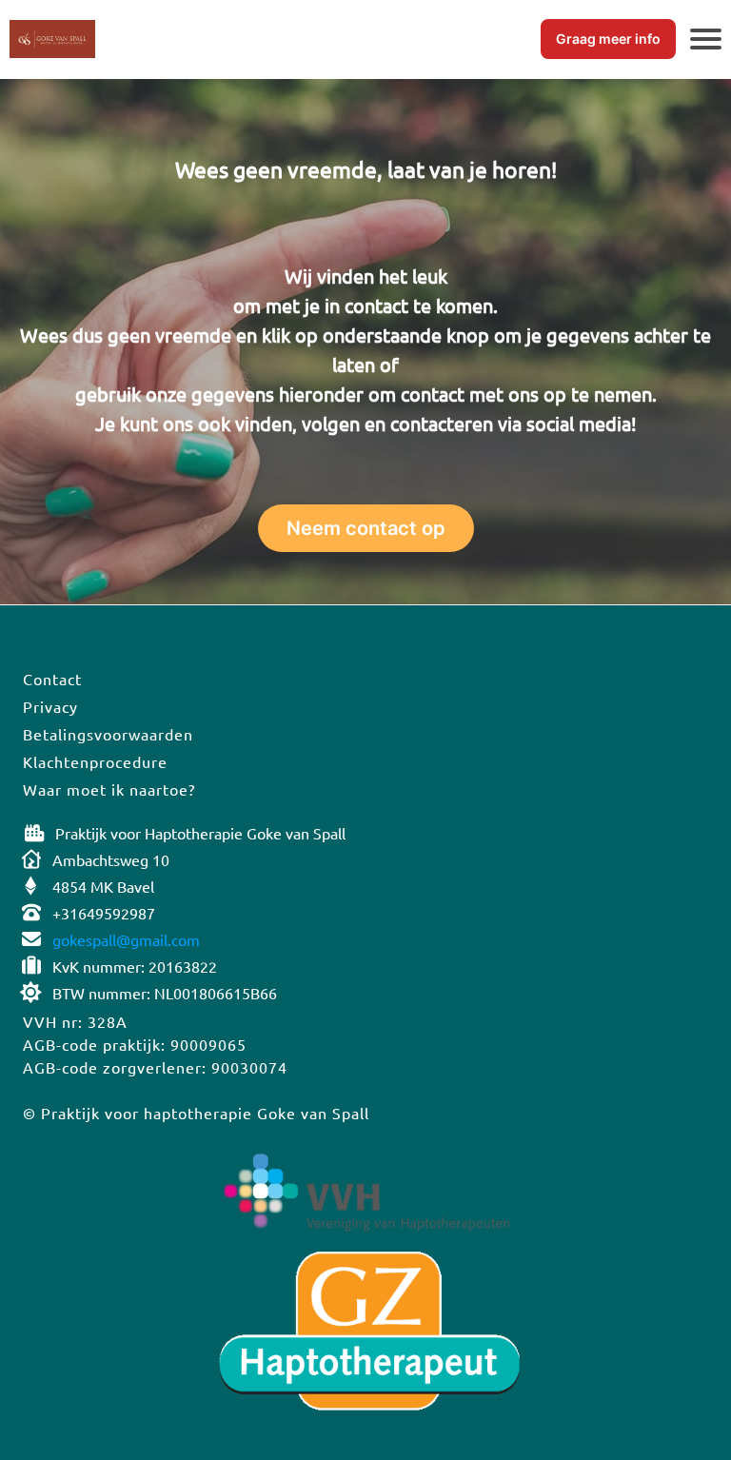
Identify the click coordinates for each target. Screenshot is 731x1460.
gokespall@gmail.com (126, 939)
